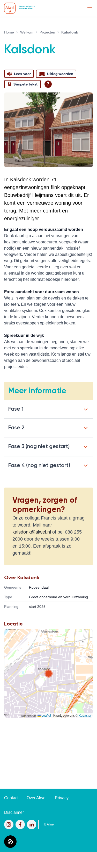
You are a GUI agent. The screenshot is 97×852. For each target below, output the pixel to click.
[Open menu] (90, 9)
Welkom (26, 32)
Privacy (62, 798)
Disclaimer (14, 812)
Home (9, 32)
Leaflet (46, 715)
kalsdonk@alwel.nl (31, 532)
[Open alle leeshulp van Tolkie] (48, 84)
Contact (11, 798)
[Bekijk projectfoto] (48, 129)
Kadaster (85, 715)
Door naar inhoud (20, 7)
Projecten (47, 32)
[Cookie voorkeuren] (10, 841)
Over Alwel (37, 798)
